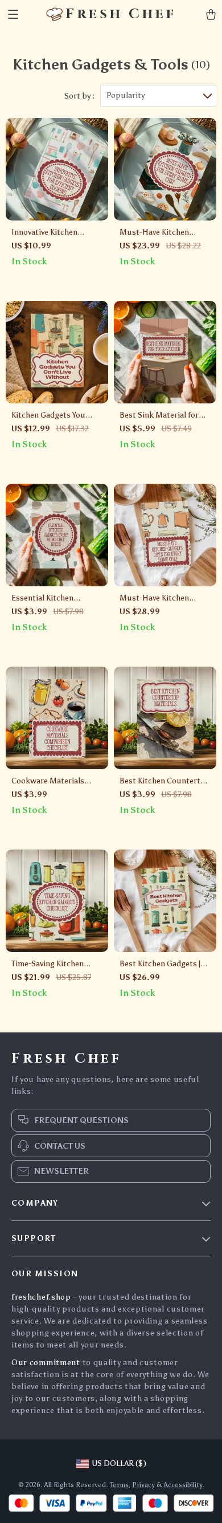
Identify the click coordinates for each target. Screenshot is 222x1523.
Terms (119, 1485)
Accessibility (183, 1485)
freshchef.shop (41, 1297)
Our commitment (45, 1362)
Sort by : (79, 96)
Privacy (143, 1485)
